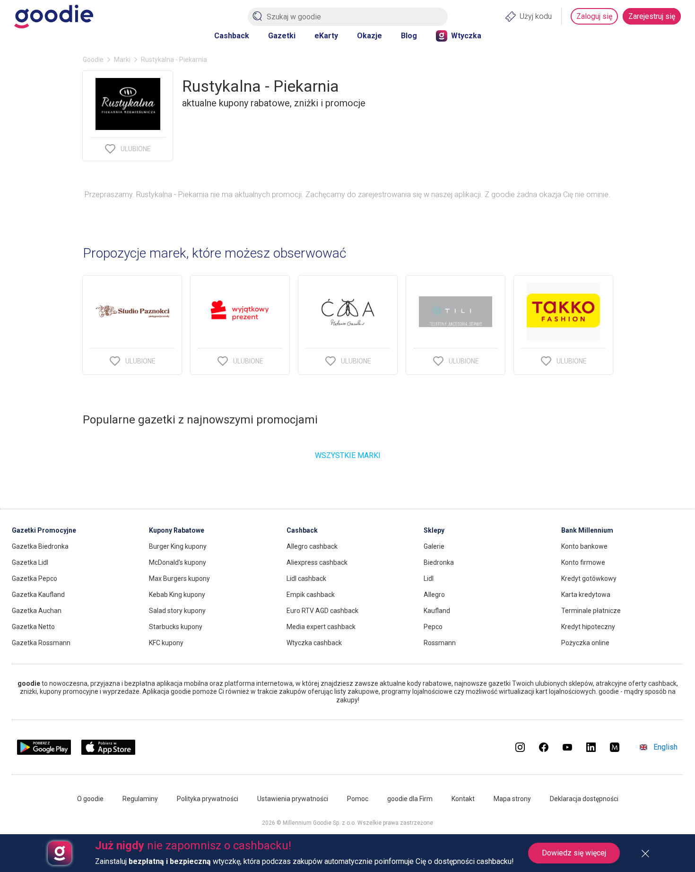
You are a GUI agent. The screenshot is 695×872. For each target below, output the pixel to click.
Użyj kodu (536, 16)
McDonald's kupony (177, 562)
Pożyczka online (585, 643)
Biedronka (439, 562)
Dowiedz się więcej (574, 852)
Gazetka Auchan (36, 610)
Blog (409, 35)
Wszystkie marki (348, 455)
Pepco (433, 626)
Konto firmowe (583, 562)
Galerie (434, 546)
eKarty (326, 35)
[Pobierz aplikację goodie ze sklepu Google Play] (44, 752)
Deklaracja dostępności (584, 799)
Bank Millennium (587, 530)
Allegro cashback (312, 546)
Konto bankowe (584, 546)
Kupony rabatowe (176, 530)
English (665, 746)
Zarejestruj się (651, 16)
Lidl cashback (306, 578)
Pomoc (357, 799)
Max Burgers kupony (179, 578)
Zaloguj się (594, 16)
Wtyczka (466, 35)
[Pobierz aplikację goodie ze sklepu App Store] (108, 752)
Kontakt (463, 799)
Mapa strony (512, 799)
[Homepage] (53, 16)
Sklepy (434, 530)
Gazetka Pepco (34, 578)
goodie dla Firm (410, 799)
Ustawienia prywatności (292, 799)
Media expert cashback (321, 626)
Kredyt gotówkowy (589, 578)
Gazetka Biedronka (40, 546)
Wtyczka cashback (314, 643)
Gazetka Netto (33, 626)
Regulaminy (140, 799)
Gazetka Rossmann (41, 643)
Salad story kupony (177, 610)
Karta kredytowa (585, 594)
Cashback (231, 35)
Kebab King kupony (177, 594)
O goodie (90, 799)
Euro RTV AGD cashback (322, 610)
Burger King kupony (178, 546)
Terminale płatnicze (591, 610)
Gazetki (281, 35)
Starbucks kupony (175, 626)
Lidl (429, 578)
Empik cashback (311, 594)
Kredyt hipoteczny (588, 626)
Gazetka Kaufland (38, 594)
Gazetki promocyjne (44, 530)
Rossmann (440, 643)
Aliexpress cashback (317, 562)
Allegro (434, 594)
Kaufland (437, 610)
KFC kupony (166, 643)
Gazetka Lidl (30, 562)
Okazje (369, 35)
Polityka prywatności (207, 799)
